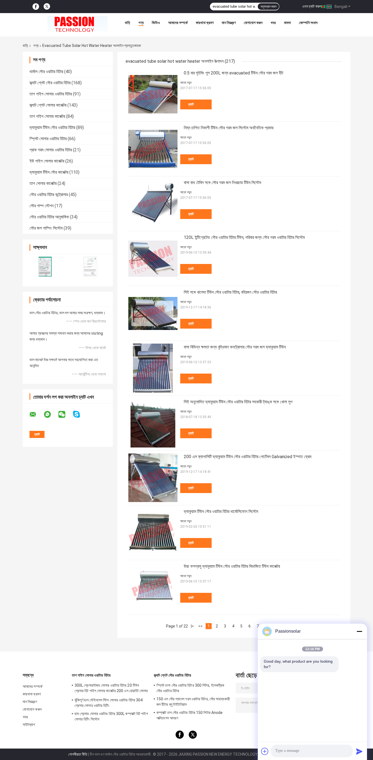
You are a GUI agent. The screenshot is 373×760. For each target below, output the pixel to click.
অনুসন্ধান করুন (268, 6)
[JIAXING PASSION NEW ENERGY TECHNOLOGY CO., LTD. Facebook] (36, 6)
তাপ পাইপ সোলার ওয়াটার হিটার (50, 94)
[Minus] (359, 631)
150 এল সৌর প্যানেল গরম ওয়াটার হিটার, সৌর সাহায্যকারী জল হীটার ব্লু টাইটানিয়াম (193, 702)
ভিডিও (156, 22)
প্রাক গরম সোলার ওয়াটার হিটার (50, 149)
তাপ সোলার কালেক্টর (43, 183)
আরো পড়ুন (185, 83)
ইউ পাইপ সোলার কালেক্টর (46, 161)
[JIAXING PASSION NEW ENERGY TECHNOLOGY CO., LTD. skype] (80, 414)
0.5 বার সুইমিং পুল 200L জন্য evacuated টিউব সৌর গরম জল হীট (233, 73)
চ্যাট (191, 104)
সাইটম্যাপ (29, 724)
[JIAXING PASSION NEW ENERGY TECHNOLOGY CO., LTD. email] (36, 414)
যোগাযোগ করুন (253, 22)
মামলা (287, 22)
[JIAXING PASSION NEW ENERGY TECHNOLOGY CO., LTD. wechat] (65, 414)
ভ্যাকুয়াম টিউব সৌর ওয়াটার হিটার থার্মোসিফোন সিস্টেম (221, 511)
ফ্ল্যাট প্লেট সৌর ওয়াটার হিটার (49, 82)
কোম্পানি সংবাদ (308, 22)
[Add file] (265, 751)
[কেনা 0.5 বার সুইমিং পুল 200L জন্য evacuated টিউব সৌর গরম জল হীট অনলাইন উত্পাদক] (152, 94)
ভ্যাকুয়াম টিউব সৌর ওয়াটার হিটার (52, 127)
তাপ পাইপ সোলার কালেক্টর (47, 116)
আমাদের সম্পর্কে (178, 22)
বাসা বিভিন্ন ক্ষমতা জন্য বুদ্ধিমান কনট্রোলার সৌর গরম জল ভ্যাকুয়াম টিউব (235, 347)
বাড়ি (127, 22)
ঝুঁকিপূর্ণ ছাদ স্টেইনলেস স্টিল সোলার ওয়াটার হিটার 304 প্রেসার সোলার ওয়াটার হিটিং (109, 703)
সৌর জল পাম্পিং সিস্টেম (46, 228)
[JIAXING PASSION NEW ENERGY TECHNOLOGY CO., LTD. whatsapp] (51, 414)
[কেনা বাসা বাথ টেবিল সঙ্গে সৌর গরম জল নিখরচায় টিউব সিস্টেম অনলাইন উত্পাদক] (152, 203)
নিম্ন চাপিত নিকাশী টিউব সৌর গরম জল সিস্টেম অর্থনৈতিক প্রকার (228, 127)
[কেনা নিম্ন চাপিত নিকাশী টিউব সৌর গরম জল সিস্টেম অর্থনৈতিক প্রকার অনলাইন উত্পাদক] (152, 148)
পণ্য (141, 22)
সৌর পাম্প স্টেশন (41, 205)
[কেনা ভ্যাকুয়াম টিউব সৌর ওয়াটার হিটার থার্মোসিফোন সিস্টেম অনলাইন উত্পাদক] (152, 532)
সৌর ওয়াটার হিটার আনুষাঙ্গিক (49, 217)
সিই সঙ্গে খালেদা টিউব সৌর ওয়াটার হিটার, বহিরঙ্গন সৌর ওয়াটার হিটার (230, 292)
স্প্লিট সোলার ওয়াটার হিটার (48, 138)
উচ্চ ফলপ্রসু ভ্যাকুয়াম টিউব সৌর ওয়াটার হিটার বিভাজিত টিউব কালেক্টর (232, 566)
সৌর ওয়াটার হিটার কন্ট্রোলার (48, 194)
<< (200, 626)
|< (192, 626)
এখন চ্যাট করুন (311, 6)
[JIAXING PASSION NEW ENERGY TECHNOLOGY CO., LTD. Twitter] (47, 6)
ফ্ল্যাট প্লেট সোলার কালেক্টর (47, 105)
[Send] (359, 751)
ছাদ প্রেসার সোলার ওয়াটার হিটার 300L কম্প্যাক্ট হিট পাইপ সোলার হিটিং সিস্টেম (111, 716)
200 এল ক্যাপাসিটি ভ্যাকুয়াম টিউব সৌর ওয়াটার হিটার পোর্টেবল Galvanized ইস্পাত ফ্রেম (247, 456)
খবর (273, 22)
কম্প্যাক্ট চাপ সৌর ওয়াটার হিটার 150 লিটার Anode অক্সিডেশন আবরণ (189, 715)
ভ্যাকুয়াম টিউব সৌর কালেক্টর (48, 172)
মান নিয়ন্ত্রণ (229, 22)
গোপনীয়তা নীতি (77, 754)
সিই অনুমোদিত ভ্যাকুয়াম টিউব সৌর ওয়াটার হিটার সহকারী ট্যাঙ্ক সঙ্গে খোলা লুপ (238, 401)
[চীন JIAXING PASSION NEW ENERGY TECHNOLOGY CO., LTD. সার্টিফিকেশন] (45, 267)
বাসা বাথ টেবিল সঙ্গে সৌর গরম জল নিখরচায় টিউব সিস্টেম (222, 182)
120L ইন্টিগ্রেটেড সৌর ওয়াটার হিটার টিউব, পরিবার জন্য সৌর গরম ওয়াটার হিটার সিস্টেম (244, 237)
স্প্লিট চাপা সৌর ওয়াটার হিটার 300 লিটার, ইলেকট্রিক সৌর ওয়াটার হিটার (190, 688)
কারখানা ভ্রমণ (205, 22)
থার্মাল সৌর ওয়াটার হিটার (46, 71)
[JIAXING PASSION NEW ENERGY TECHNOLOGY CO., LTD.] (78, 24)
